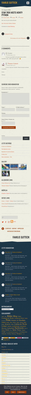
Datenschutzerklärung (13, 231)
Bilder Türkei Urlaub (15, 295)
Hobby (14, 322)
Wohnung (14, 333)
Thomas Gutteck (6, 17)
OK (7, 392)
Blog (15, 316)
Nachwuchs (19, 328)
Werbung (9, 333)
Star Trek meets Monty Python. (9, 23)
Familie (26, 318)
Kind (25, 322)
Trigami (23, 330)
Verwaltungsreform (23, 332)
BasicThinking (11, 26)
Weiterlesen (22, 392)
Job (2, 360)
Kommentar (5, 92)
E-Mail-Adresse (20, 107)
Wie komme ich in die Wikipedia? (19, 38)
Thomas (19, 330)
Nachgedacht (10, 328)
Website (3, 113)
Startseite (8, 228)
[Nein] (29, 389)
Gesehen (13, 17)
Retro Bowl (7, 252)
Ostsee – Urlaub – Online (7, 201)
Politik (7, 330)
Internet (21, 322)
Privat (11, 330)
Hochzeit (4, 357)
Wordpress (19, 333)
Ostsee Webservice (6, 183)
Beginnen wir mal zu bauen (8, 151)
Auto (3, 316)
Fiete (8, 320)
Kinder (3, 324)
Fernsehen (3, 320)
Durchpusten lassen (6, 149)
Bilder (10, 316)
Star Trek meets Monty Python (12, 14)
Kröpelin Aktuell (5, 193)
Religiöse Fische (7, 34)
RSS (15, 221)
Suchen (3, 135)
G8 (17, 320)
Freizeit (13, 320)
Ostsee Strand (5, 203)
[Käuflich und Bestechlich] (5, 338)
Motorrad (4, 328)
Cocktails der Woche (8, 318)
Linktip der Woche (20, 324)
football (7, 295)
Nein (13, 392)
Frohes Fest (4, 154)
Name (3, 107)
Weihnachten (4, 333)
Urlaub (3, 332)
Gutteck (4, 322)
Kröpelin (7, 324)
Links (12, 324)
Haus (11, 322)
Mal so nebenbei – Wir (7, 157)
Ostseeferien (4, 206)
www (24, 333)
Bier (5, 316)
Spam (14, 330)
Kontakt (14, 228)
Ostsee (3, 330)
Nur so (25, 328)
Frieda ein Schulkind (6, 146)
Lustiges (4, 326)
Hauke (7, 322)
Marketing (10, 326)
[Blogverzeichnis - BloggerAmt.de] (6, 339)
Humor (18, 322)
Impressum (21, 228)
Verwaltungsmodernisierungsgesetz (12, 332)
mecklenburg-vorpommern (19, 326)
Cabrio (19, 316)
